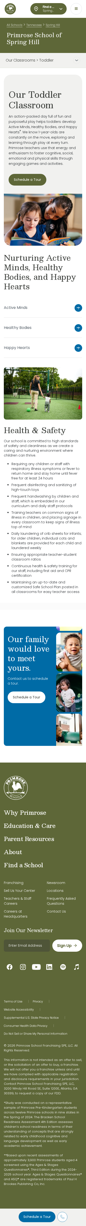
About (13, 852)
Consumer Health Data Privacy (26, 1026)
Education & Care (29, 825)
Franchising (13, 882)
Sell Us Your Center (19, 890)
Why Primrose (25, 812)
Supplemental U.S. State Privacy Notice (31, 1018)
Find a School (23, 865)
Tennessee (34, 25)
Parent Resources (29, 838)
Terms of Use (13, 1001)
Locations (55, 890)
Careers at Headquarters (15, 914)
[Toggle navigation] (76, 8)
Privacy (38, 1001)
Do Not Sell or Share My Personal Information (35, 1034)
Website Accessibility (19, 1010)
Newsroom (56, 882)
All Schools (14, 25)
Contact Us (56, 911)
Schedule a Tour (37, 1216)
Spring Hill (53, 25)
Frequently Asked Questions (61, 901)
